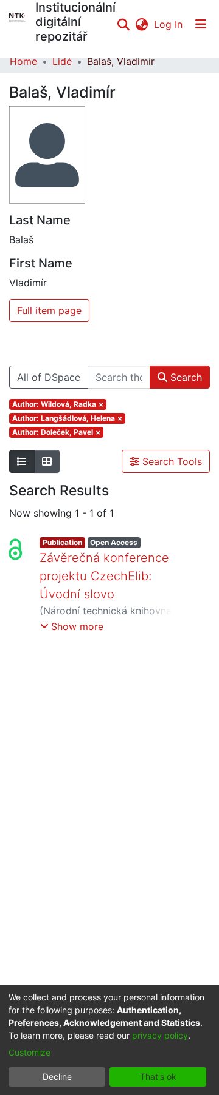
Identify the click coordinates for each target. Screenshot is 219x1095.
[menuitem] (141, 24)
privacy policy (160, 1035)
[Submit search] (123, 24)
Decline (57, 1076)
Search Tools (170, 461)
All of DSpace (48, 377)
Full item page (49, 310)
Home (23, 61)
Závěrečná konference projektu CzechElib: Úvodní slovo (104, 576)
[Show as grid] (47, 461)
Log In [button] (169, 24)
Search (184, 377)
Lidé (62, 61)
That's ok (158, 1076)
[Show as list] (22, 461)
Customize (29, 1052)
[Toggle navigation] (201, 24)
